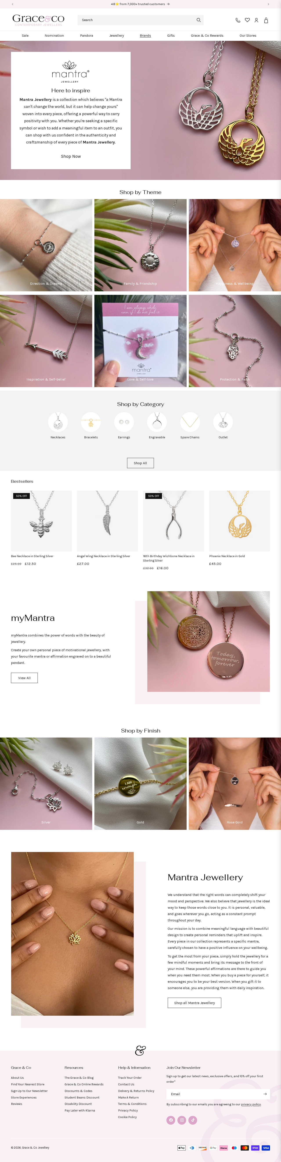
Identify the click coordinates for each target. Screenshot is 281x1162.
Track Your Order (130, 1077)
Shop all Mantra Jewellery (194, 1003)
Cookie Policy (127, 1117)
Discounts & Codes (78, 1091)
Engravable (157, 437)
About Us (17, 1077)
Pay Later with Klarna (80, 1110)
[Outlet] (223, 431)
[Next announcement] (268, 4)
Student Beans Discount (82, 1097)
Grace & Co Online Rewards (84, 1084)
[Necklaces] (58, 431)
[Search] (199, 20)
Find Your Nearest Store (27, 1084)
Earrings (124, 437)
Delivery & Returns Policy (136, 1091)
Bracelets (91, 437)
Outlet (223, 437)
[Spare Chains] (190, 431)
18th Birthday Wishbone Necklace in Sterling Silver (169, 558)
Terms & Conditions (132, 1104)
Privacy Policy (128, 1110)
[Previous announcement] (12, 4)
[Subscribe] (265, 1094)
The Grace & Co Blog (79, 1077)
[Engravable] (157, 431)
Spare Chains (190, 437)
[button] (25, 36)
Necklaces (57, 437)
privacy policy (251, 1104)
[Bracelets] (91, 431)
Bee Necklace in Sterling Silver (32, 556)
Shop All (140, 463)
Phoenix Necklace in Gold (227, 556)
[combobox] (141, 20)
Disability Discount (78, 1104)
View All (24, 678)
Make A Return (128, 1097)
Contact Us (126, 1084)
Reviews (16, 1104)
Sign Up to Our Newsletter (29, 1091)
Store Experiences (24, 1097)
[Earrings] (124, 431)
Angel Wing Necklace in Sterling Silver (103, 556)
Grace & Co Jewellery (35, 1147)
